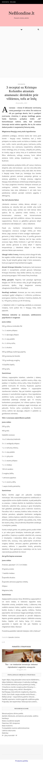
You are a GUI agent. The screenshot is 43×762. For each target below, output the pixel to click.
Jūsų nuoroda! (9, 735)
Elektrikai (5, 733)
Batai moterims (7, 726)
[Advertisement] (21, 54)
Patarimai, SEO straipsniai (11, 723)
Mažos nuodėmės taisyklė (11, 721)
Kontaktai (5, 2)
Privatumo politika (21, 761)
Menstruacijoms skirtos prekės (12, 713)
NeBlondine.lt (21, 13)
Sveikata (21, 84)
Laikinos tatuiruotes (9, 730)
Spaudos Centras (14, 637)
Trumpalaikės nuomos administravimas (15, 728)
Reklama (13, 2)
